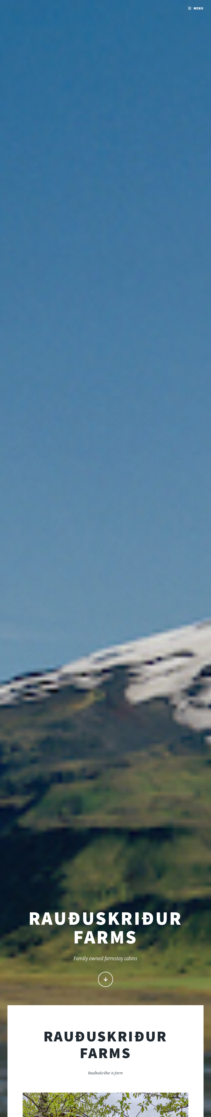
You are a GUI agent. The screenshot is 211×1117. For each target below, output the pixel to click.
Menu (199, 8)
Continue (105, 979)
